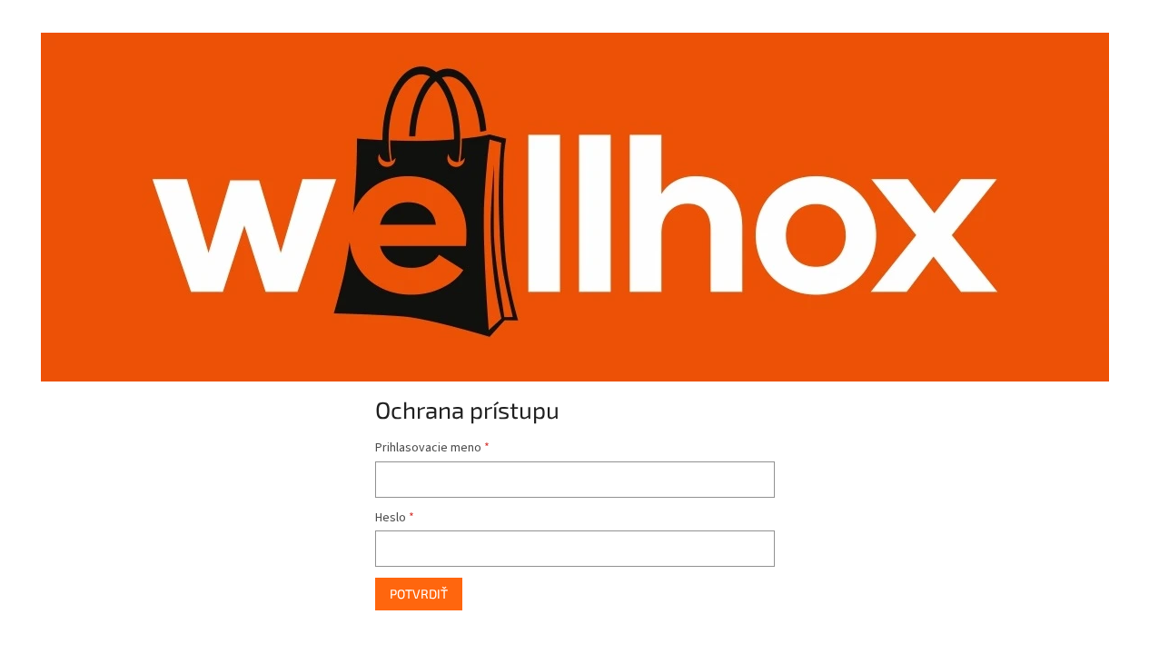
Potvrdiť (419, 593)
